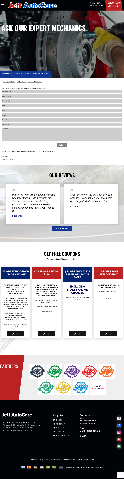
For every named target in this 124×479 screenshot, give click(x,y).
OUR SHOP (58, 420)
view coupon (15, 333)
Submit (62, 145)
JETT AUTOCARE (9, 82)
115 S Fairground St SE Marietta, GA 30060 (25, 73)
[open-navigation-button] (2, 5)
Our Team (4, 156)
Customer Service (7, 159)
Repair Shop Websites (51, 460)
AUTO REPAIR (59, 424)
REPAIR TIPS (58, 428)
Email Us (84, 436)
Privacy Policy (89, 460)
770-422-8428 (113, 5)
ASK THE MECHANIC (35, 82)
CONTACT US (21, 82)
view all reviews (62, 228)
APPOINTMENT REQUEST (64, 436)
